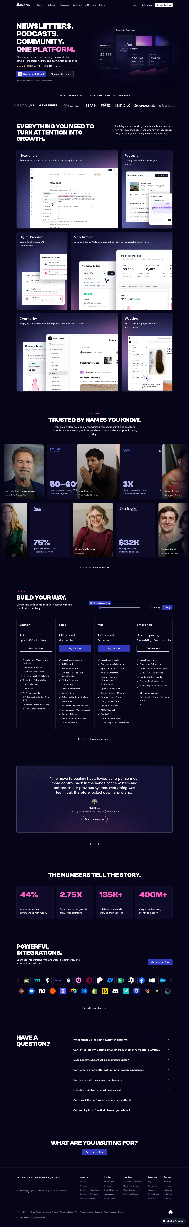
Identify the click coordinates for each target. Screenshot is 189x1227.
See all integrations (94, 1008)
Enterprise (77, 5)
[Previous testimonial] (91, 844)
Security (98, 1212)
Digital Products (111, 1190)
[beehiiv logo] (170, 1212)
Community (109, 1194)
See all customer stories (93, 567)
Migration (152, 1198)
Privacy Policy (44, 1191)
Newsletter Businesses (132, 1186)
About (82, 1182)
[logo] (23, 4)
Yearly (167, 607)
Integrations (109, 1198)
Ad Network (90, 5)
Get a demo (147, 5)
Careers (83, 1186)
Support (151, 1190)
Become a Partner (87, 1198)
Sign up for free (164, 5)
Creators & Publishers (132, 1182)
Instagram (168, 1190)
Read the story (93, 819)
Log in (134, 5)
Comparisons (153, 1194)
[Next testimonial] (98, 844)
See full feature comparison (94, 739)
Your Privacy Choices (84, 1212)
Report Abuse (110, 1212)
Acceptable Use (66, 1212)
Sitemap (121, 1212)
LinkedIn (167, 1198)
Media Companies (130, 1190)
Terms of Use (22, 1212)
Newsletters (109, 1182)
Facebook (168, 1186)
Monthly (156, 607)
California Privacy (50, 1212)
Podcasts (108, 1186)
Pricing (102, 5)
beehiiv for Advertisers (89, 1190)
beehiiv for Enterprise (89, 1194)
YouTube (167, 1182)
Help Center (153, 1186)
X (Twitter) (168, 1194)
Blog (149, 1182)
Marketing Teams (130, 1194)
